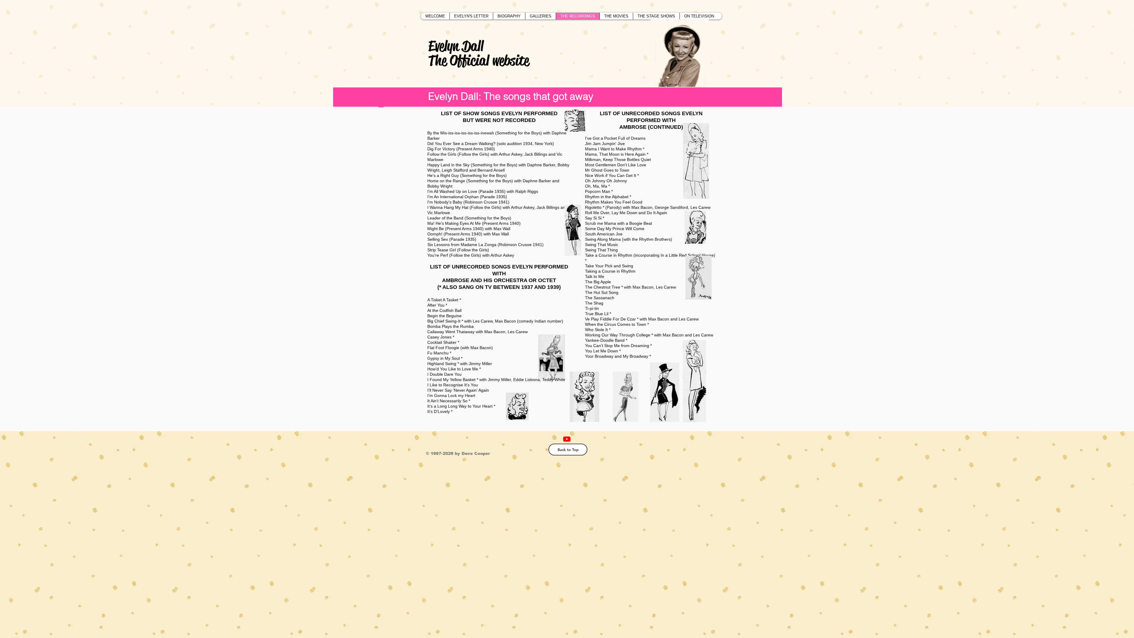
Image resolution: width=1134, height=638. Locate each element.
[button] (540, 16)
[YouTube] (567, 439)
